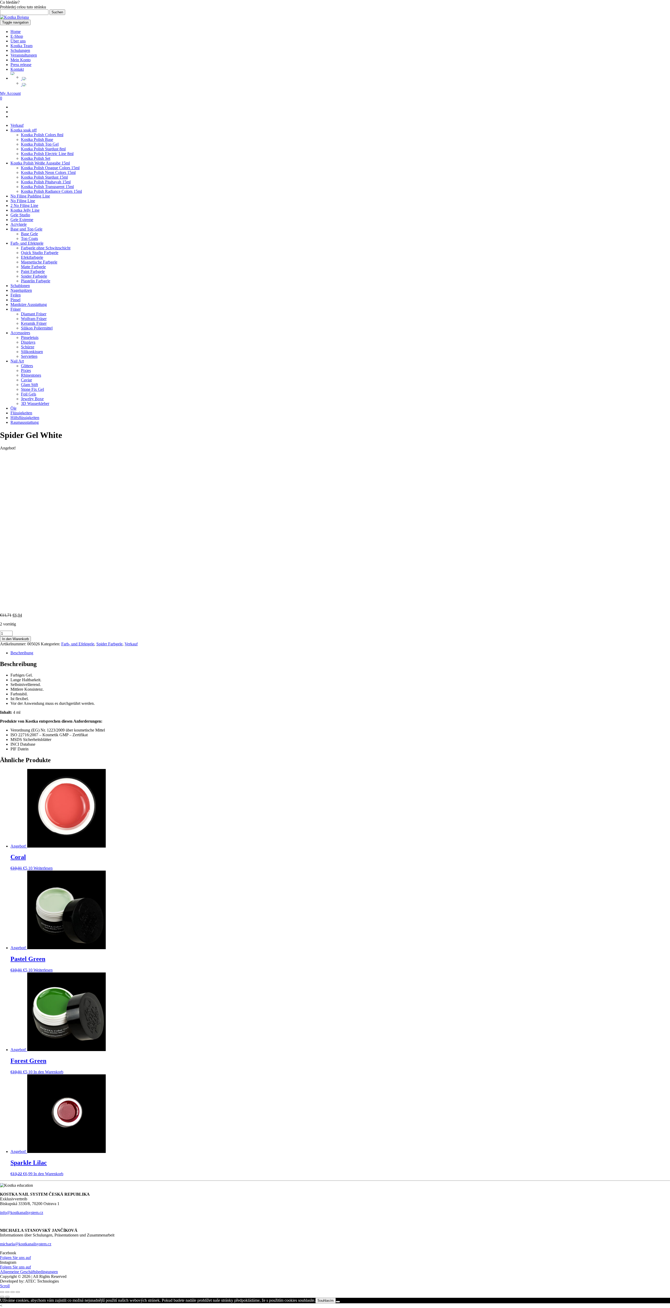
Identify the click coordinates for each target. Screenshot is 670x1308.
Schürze (27, 347)
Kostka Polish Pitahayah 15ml (46, 182)
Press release (20, 64)
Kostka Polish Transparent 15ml (47, 186)
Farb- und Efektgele (26, 243)
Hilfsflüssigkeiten (24, 417)
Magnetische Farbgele (39, 262)
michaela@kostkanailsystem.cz (25, 1244)
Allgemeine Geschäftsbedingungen (29, 1271)
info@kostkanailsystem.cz (21, 1212)
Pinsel (15, 300)
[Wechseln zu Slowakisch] (345, 84)
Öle (13, 408)
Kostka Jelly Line (25, 210)
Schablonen (20, 285)
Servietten (29, 356)
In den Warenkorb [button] (48, 1072)
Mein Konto (20, 60)
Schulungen (20, 50)
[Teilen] (12, 1292)
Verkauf (17, 125)
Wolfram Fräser (34, 318)
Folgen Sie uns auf (15, 1257)
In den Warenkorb (15, 639)
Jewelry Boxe (32, 399)
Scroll (5, 1286)
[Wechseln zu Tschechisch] (345, 78)
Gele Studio (20, 215)
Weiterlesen (43, 868)
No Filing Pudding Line (30, 196)
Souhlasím (325, 1300)
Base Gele (29, 234)
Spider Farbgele (34, 276)
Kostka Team (21, 45)
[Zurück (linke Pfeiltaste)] (2, 1297)
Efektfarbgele (32, 257)
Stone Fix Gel (32, 389)
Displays (28, 342)
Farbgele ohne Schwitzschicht (45, 248)
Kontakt (17, 69)
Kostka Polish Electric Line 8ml (47, 153)
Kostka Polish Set (35, 158)
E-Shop (16, 36)
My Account (10, 93)
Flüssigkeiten (21, 413)
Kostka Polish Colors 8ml (42, 135)
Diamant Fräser (33, 314)
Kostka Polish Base (37, 139)
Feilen (15, 295)
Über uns (18, 41)
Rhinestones (31, 375)
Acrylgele (18, 224)
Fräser (15, 309)
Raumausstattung (24, 422)
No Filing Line (22, 201)
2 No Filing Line (24, 205)
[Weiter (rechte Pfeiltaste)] (7, 1297)
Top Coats (29, 238)
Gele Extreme (21, 219)
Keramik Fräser (34, 323)
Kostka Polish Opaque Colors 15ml (50, 168)
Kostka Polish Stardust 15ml (44, 177)
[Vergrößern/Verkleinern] (2, 1292)
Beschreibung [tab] (21, 653)
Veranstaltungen (23, 55)
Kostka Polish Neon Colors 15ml (48, 172)
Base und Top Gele (26, 229)
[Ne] (338, 1301)
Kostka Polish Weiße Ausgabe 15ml (40, 163)
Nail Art (17, 361)
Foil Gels (28, 394)
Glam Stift (29, 384)
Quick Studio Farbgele (39, 252)
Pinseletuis (29, 337)
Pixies (26, 370)
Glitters (27, 366)
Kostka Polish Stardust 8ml (43, 149)
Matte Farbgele (33, 267)
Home (15, 31)
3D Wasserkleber (35, 403)
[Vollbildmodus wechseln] (7, 1292)
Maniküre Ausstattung (28, 304)
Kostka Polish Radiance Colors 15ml (51, 191)
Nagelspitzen (21, 290)
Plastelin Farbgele (35, 281)
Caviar (26, 380)
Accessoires (20, 333)
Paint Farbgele (33, 271)
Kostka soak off (23, 130)
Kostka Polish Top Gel (40, 144)
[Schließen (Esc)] (18, 1292)
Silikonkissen (32, 351)
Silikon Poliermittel (37, 328)
